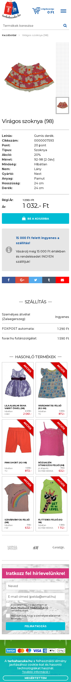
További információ (35, 672)
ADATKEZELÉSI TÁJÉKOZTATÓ (29, 607)
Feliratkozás (36, 626)
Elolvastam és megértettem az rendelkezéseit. (29, 607)
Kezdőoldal (9, 35)
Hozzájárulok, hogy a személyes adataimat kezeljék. (35, 617)
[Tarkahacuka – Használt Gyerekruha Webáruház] (11, 9)
